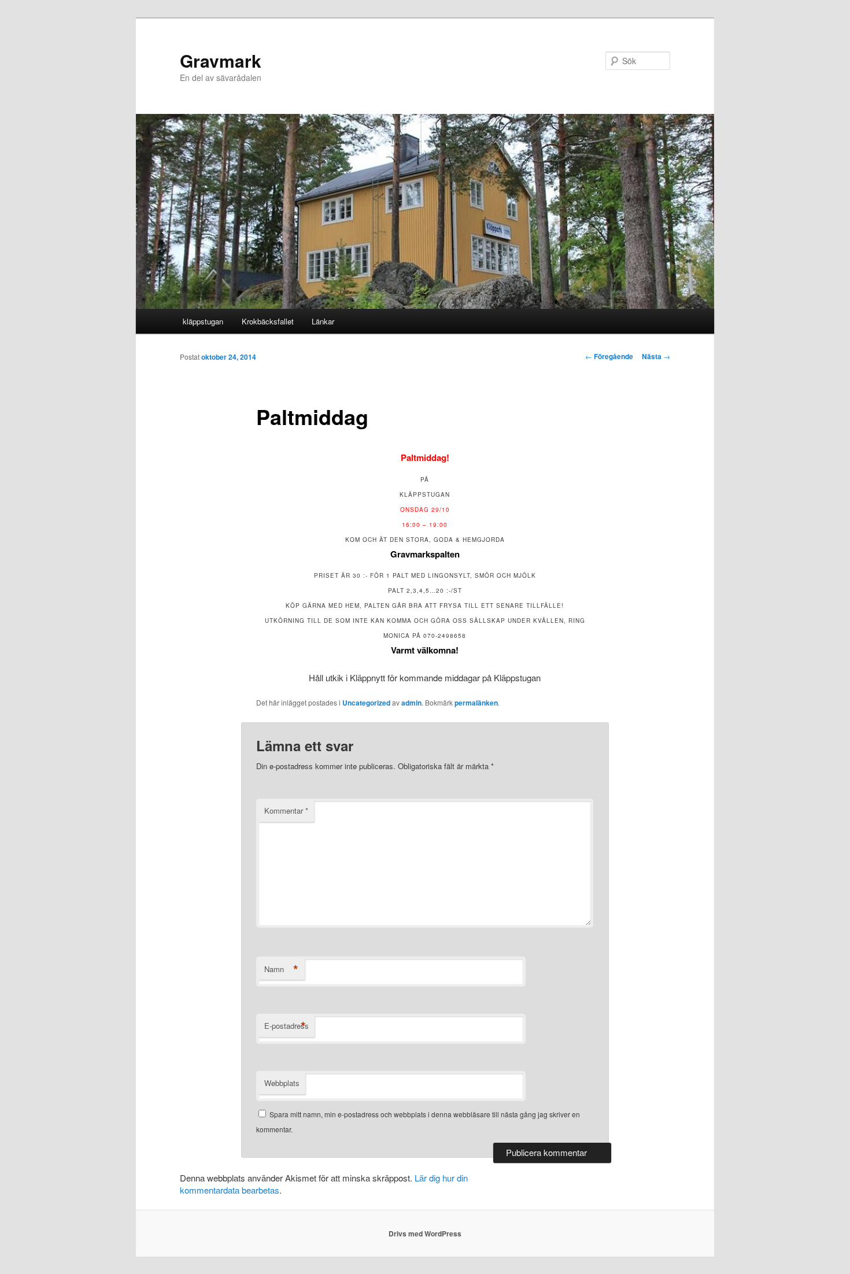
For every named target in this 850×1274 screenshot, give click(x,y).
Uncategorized (366, 702)
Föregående (609, 356)
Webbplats (282, 1082)
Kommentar (286, 810)
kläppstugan (203, 321)
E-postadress (286, 1026)
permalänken (476, 702)
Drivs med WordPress (425, 1233)
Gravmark (220, 60)
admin (411, 702)
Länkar (323, 321)
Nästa (656, 356)
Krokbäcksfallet (268, 321)
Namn (281, 969)
